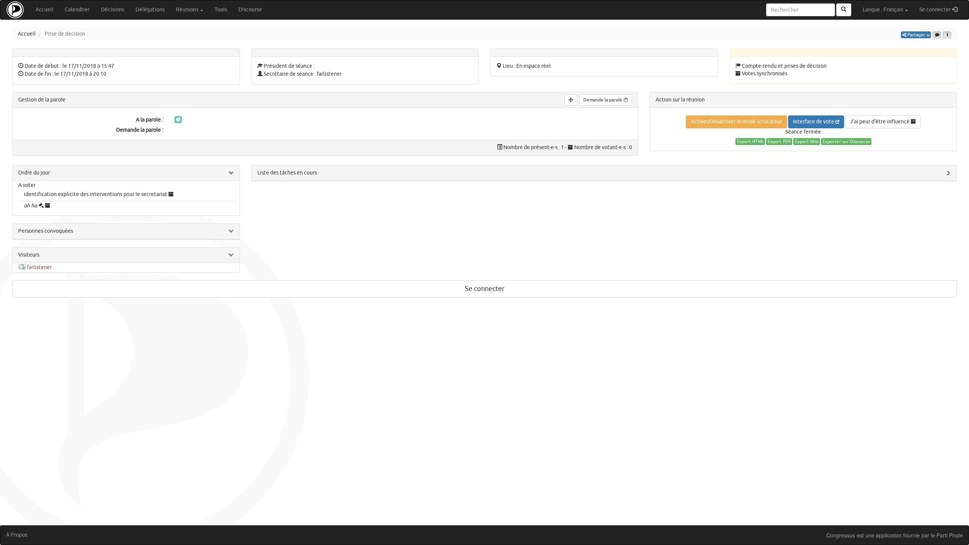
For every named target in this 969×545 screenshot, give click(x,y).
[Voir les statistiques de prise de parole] (178, 119)
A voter (27, 185)
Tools (221, 9)
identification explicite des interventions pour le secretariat (95, 194)
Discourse (250, 9)
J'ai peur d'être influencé (880, 121)
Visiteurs (28, 255)
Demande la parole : (139, 130)
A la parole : (149, 120)
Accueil (44, 9)
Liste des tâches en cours (287, 173)
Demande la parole (603, 100)
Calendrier (77, 9)
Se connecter (941, 9)
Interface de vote (814, 121)
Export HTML (750, 142)
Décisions (112, 9)
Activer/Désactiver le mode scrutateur (736, 121)
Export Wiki (807, 142)
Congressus (840, 535)
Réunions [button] (187, 9)
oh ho (30, 205)
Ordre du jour (34, 173)
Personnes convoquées (45, 231)
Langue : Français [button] (883, 9)
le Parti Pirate (947, 535)
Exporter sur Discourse (846, 142)
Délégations (150, 9)
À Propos (16, 535)
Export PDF (779, 142)
